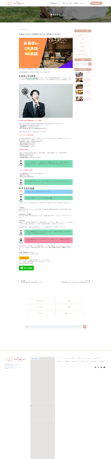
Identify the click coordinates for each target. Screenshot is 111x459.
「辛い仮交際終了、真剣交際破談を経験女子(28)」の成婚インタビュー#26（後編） (87, 80)
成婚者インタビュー (84, 361)
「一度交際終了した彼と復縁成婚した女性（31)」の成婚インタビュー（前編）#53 (87, 92)
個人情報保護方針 (94, 361)
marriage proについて (55, 3)
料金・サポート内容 (67, 3)
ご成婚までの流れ (96, 358)
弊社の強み (79, 358)
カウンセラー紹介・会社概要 (70, 358)
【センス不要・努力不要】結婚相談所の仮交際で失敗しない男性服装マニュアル (87, 99)
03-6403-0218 (10, 365)
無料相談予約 (24, 258)
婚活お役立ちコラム (75, 361)
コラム (81, 3)
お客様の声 (76, 3)
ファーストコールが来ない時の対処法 (87, 85)
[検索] (89, 64)
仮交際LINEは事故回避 (87, 73)
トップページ (59, 358)
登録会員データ (60, 361)
